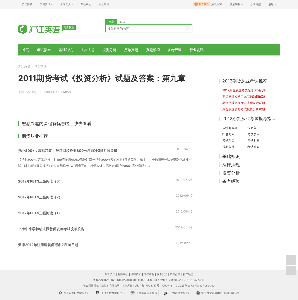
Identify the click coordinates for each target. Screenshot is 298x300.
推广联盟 (188, 274)
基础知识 (66, 50)
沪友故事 (175, 274)
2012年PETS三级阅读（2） (40, 197)
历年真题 (131, 50)
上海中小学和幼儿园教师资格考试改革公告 (51, 229)
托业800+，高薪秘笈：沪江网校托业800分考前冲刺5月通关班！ (69, 150)
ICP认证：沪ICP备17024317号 (140, 285)
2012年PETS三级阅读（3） (40, 181)
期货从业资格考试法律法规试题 (243, 103)
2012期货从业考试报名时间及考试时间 (246, 90)
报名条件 (228, 147)
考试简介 (253, 147)
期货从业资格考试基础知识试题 (243, 96)
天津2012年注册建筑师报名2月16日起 (48, 245)
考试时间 (253, 140)
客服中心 (123, 274)
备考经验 (175, 50)
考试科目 (228, 140)
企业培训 (104, 4)
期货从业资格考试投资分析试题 (243, 109)
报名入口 (253, 128)
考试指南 (44, 50)
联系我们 (162, 274)
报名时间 (228, 134)
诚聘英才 (136, 274)
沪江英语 (24, 66)
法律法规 (87, 50)
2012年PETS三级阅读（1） (40, 213)
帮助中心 (86, 4)
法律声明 (149, 274)
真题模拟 (153, 50)
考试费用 (253, 134)
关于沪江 (109, 274)
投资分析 (109, 50)
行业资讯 (197, 50)
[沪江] (45, 29)
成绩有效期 (230, 128)
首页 (25, 50)
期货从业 (40, 66)
